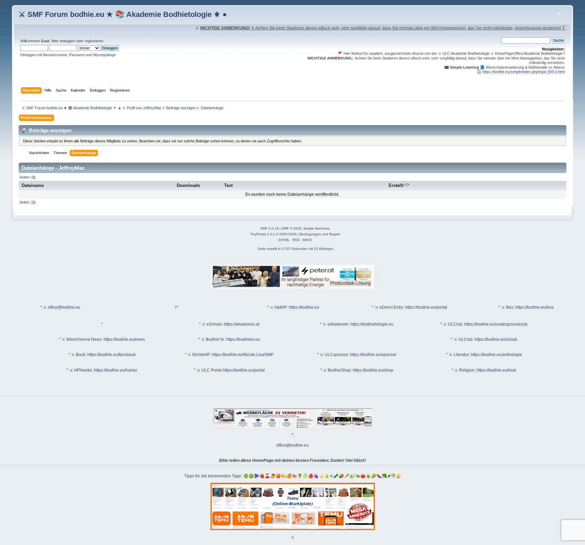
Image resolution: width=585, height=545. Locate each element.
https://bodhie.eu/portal (426, 307)
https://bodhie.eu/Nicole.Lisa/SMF (243, 354)
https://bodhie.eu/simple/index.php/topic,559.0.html (523, 72)
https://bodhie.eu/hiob (496, 370)
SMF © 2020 (291, 228)
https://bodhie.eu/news (124, 339)
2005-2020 (288, 234)
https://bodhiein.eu (243, 339)
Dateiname (33, 185)
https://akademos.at (241, 324)
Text (228, 185)
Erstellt (397, 185)
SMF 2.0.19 (269, 228)
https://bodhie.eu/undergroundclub (495, 324)
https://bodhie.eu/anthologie (496, 354)
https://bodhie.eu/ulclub (496, 339)
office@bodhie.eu (64, 307)
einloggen (67, 41)
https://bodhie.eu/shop (373, 370)
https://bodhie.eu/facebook (111, 354)
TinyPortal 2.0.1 (262, 234)
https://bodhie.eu (304, 307)
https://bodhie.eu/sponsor (373, 354)
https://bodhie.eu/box (534, 307)
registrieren (94, 41)
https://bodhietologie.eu (371, 324)
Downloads (188, 185)
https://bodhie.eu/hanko (115, 370)
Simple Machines (316, 228)
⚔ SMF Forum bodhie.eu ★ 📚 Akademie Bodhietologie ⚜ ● (123, 14)
